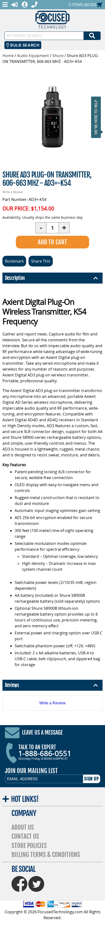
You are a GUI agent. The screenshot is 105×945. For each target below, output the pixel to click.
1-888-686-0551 (44, 753)
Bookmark (14, 261)
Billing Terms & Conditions (45, 854)
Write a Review (12, 192)
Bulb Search (24, 45)
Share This (40, 261)
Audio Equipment (33, 55)
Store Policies (29, 845)
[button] (97, 117)
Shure (57, 55)
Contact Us (25, 836)
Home (8, 55)
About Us (22, 827)
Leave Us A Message (42, 732)
